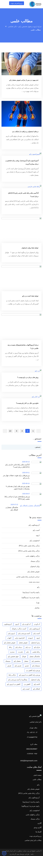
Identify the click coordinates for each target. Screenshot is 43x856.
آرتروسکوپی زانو (34, 525)
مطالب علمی (37, 779)
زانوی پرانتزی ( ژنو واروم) (31, 592)
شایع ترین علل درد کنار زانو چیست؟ (27, 403)
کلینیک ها (39, 832)
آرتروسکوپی (8, 624)
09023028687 (31, 749)
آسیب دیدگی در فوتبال (19, 629)
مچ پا (38, 602)
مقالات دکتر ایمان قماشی (33, 840)
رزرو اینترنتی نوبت (16, 3)
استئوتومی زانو (35, 540)
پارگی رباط (12, 675)
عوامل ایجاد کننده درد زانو (30, 296)
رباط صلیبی (36, 652)
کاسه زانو (37, 684)
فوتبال (24, 656)
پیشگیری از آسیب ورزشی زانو (17, 679)
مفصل (26, 661)
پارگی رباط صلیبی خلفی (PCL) (29, 546)
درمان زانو (19, 647)
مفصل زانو (17, 661)
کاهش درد (27, 684)
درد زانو (28, 647)
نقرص (9, 666)
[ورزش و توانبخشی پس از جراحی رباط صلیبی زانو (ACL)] (36, 497)
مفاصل (37, 608)
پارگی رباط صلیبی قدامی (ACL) (29, 551)
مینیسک (7, 661)
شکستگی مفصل (35, 656)
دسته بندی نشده (34, 582)
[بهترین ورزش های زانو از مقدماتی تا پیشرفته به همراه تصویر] (36, 486)
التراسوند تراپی (19, 638)
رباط (10, 647)
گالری (40, 823)
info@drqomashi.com (28, 761)
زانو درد (20, 652)
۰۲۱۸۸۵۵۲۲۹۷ (31, 737)
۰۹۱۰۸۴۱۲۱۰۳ (31, 732)
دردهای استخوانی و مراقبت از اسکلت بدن (25, 131)
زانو (38, 587)
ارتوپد (38, 535)
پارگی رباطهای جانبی (33, 556)
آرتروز (17, 624)
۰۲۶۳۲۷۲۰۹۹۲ (31, 754)
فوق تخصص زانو (13, 656)
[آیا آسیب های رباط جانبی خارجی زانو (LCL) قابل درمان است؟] (36, 465)
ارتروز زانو (11, 633)
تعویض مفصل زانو (34, 571)
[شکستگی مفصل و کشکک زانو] (30, 505)
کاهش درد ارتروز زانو (13, 684)
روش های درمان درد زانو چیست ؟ (27, 377)
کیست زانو (26, 689)
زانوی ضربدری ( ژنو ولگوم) (31, 597)
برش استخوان (35, 642)
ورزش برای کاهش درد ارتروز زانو (29, 675)
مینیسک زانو (36, 666)
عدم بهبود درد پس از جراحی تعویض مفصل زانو (23, 80)
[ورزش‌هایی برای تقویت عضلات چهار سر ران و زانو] (36, 476)
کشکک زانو (36, 689)
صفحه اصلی (37, 775)
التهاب (9, 638)
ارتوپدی (30, 638)
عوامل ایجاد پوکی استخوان (30, 248)
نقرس (27, 666)
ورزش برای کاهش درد (33, 670)
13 (10, 431)
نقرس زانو (18, 666)
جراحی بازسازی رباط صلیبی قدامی (28, 577)
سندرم (12, 652)
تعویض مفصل (23, 642)
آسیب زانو (36, 530)
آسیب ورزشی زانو (24, 633)
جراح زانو (37, 647)
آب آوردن (37, 624)
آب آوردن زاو (26, 624)
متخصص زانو (36, 661)
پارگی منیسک (35, 561)
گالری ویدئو (38, 827)
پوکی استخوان (35, 566)
